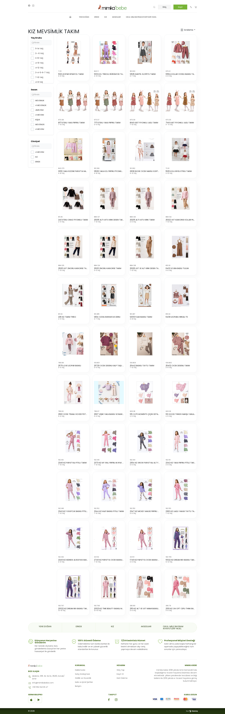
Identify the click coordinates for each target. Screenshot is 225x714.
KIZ (112, 626)
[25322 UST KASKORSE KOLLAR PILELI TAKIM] (180, 198)
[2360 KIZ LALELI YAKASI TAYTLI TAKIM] (180, 489)
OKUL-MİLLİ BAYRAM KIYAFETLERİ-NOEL (173, 627)
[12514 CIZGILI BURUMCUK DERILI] (109, 295)
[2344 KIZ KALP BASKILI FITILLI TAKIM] (109, 489)
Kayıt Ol (120, 674)
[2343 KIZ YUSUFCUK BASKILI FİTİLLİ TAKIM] (73, 489)
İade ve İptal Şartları (84, 682)
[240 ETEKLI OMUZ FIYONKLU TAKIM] (73, 198)
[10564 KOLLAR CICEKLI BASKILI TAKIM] (180, 52)
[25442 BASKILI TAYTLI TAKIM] (145, 344)
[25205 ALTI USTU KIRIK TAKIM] (145, 198)
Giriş (164, 7)
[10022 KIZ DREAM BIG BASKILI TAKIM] (180, 538)
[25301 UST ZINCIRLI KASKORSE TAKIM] (73, 246)
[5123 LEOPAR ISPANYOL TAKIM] (73, 52)
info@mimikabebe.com (43, 682)
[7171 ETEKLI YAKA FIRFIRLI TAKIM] (109, 101)
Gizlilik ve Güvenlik (83, 678)
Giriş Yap (120, 670)
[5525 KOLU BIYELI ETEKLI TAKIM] (180, 149)
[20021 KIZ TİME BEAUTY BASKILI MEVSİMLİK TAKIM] (109, 587)
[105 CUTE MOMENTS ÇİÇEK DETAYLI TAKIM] (145, 392)
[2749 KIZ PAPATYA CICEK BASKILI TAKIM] (109, 538)
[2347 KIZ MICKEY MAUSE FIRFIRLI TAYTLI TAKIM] (145, 489)
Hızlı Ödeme (122, 678)
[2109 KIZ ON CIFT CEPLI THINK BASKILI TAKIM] (180, 587)
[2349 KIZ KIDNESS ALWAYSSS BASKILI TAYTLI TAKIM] (73, 538)
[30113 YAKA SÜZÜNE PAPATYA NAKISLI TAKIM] (73, 149)
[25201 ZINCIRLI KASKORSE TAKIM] (109, 246)
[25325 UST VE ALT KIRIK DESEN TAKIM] (145, 246)
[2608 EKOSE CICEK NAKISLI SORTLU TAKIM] (145, 149)
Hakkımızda (80, 670)
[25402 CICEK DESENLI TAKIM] (180, 344)
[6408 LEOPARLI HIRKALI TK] (180, 295)
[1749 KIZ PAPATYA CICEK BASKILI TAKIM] (145, 538)
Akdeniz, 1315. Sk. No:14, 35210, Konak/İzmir (48, 677)
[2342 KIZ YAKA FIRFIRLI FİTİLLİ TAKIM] (180, 441)
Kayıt (180, 7)
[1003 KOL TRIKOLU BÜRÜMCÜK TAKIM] (109, 52)
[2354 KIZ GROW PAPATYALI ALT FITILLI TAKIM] (145, 441)
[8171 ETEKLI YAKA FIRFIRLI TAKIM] (73, 101)
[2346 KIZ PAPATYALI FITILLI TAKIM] (73, 441)
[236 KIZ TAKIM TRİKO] (73, 295)
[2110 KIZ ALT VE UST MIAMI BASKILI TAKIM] (145, 587)
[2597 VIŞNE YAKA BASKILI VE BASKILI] (109, 392)
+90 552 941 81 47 (40, 687)
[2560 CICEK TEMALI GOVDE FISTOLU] (73, 392)
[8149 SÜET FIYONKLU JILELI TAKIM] (145, 101)
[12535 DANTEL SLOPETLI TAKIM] (145, 52)
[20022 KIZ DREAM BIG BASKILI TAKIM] (73, 587)
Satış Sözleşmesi (82, 674)
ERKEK (79, 626)
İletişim (78, 686)
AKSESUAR (146, 626)
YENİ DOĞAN (45, 626)
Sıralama (188, 29)
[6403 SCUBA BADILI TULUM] (180, 246)
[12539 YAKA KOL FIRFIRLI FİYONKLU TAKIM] (109, 149)
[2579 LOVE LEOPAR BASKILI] (73, 344)
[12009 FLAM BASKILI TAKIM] (145, 295)
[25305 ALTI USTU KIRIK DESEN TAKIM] (109, 198)
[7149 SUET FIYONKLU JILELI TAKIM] (180, 101)
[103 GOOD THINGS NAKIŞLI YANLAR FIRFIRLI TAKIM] (180, 392)
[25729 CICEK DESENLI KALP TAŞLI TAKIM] (109, 344)
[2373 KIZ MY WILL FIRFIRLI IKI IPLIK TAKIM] (109, 441)
